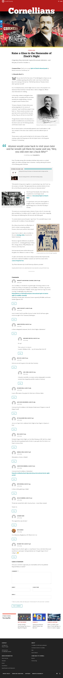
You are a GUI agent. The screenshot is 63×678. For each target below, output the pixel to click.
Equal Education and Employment (8, 668)
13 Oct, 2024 (19, 454)
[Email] (1, 34)
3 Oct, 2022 (19, 326)
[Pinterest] (1, 29)
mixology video (20, 235)
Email (14, 594)
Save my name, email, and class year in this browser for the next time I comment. (31, 601)
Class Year (36, 587)
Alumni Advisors (35, 652)
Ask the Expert (22, 622)
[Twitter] (1, 21)
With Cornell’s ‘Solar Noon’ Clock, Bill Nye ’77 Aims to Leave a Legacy (54, 626)
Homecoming (34, 660)
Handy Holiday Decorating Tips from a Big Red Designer (24, 626)
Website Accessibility (37, 673)
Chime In (35, 622)
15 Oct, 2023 (19, 390)
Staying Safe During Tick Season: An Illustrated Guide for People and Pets (33, 171)
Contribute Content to (38, 647)
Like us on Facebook (57, 673)
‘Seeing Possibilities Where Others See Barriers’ (38, 626)
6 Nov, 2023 (25, 374)
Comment (15, 571)
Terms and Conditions (17, 673)
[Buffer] (1, 31)
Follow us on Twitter (59, 673)
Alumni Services (5, 658)
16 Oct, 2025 (25, 340)
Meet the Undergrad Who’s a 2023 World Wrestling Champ (30, 176)
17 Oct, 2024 (19, 531)
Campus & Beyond (52, 622)
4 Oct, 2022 (19, 360)
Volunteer (4, 660)
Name (14, 587)
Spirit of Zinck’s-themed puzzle (39, 68)
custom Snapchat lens (18, 260)
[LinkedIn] (1, 26)
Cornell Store (4, 665)
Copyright (27, 673)
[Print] (1, 36)
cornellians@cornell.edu (6, 651)
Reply (14, 303)
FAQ (32, 650)
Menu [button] (59, 1)
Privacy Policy (6, 673)
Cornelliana (31, 50)
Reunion (33, 658)
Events (3, 663)
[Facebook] (1, 24)
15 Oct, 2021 (19, 282)
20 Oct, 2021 (19, 310)
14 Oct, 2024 (19, 517)
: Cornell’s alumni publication (39, 645)
